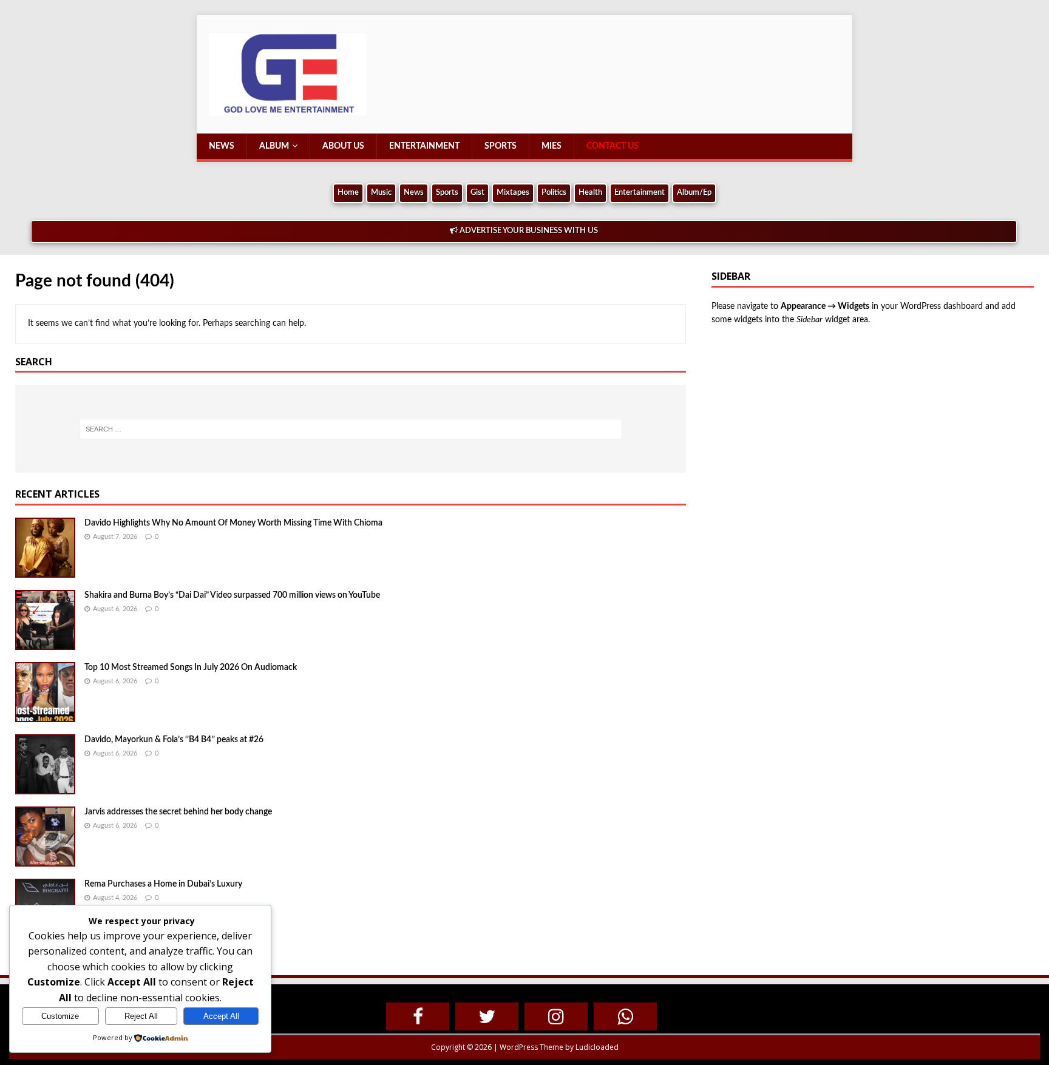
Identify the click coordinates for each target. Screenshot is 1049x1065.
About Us (343, 146)
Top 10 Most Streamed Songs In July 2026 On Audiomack (190, 667)
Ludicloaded (597, 1047)
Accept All (221, 1016)
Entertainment (424, 146)
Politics (553, 193)
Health (590, 193)
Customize (60, 1016)
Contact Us (612, 146)
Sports (500, 146)
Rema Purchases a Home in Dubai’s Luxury (163, 884)
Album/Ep (694, 193)
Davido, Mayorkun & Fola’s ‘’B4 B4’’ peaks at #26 (173, 739)
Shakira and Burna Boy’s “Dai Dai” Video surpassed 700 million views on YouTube (232, 595)
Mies (551, 146)
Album (274, 146)
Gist (477, 193)
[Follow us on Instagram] (556, 1016)
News (221, 146)
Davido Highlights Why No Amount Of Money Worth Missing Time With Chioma (233, 523)
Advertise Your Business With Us (528, 231)
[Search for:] (350, 429)
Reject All (141, 1016)
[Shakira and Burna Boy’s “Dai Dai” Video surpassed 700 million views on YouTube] (45, 641)
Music (381, 193)
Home (348, 193)
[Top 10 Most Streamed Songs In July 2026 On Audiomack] (45, 713)
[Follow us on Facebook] (417, 1016)
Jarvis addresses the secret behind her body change (178, 812)
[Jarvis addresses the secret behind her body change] (45, 858)
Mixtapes (513, 193)
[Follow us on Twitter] (486, 1016)
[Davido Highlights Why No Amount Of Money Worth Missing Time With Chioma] (45, 569)
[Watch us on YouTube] (625, 1016)
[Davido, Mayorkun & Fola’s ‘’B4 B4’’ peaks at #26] (45, 786)
